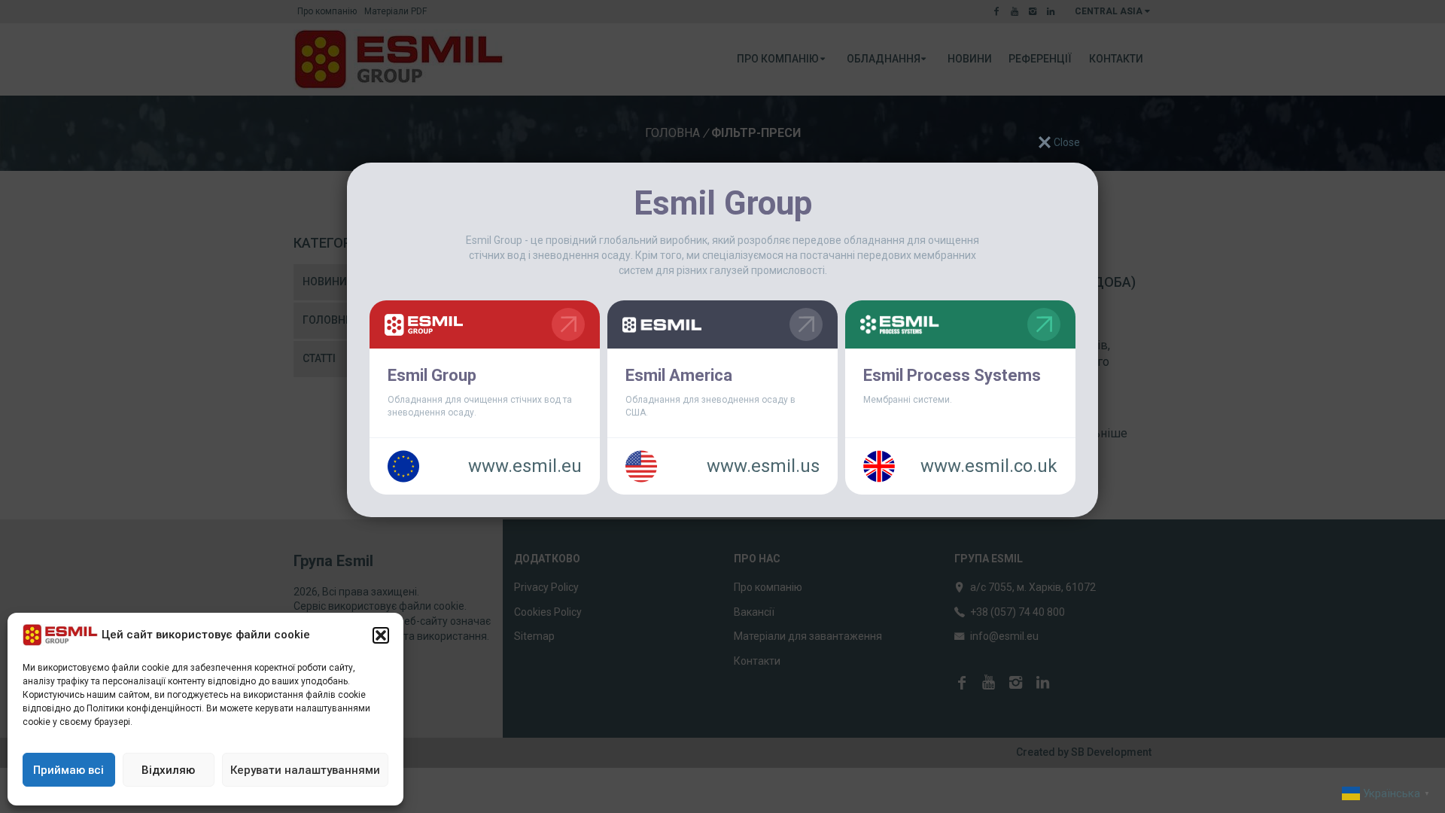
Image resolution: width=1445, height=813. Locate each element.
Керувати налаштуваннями (305, 770)
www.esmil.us (763, 466)
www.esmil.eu (525, 466)
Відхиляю (168, 770)
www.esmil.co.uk (988, 466)
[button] (380, 635)
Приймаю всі (68, 770)
